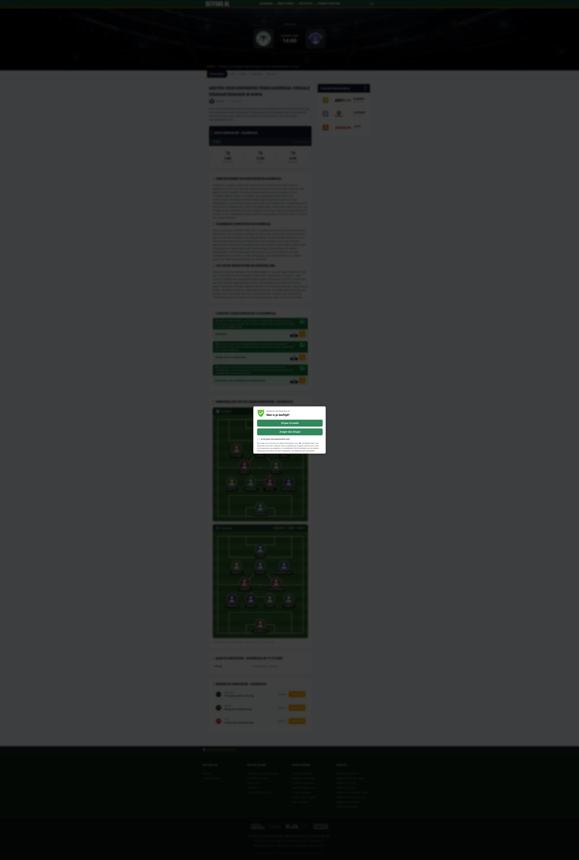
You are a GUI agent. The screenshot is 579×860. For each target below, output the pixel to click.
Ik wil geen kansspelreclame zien (275, 439)
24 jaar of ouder (290, 423)
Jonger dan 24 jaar (290, 432)
